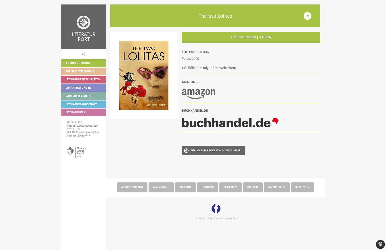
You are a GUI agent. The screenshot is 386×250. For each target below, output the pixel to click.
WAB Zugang (161, 187)
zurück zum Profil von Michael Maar (216, 150)
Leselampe (230, 187)
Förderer (207, 187)
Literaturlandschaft (81, 104)
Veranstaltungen (78, 88)
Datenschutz (276, 187)
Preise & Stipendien (80, 71)
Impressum (302, 187)
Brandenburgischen (87, 132)
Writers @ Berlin (78, 96)
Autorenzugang (132, 187)
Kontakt (252, 187)
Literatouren (76, 112)
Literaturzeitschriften (83, 79)
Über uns (185, 187)
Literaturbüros (76, 135)
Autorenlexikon (78, 63)
